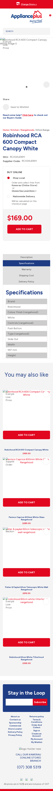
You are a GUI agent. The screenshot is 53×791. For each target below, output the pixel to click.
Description (26, 257)
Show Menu (4, 16)
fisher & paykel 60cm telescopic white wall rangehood (26, 588)
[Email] (22, 99)
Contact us (15, 720)
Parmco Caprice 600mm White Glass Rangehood (26, 518)
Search (44, 31)
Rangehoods (27, 130)
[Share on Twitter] (17, 99)
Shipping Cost (26, 275)
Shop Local (19, 178)
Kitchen (15, 130)
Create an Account (37, 735)
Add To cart (26, 435)
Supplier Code (11, 161)
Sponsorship (15, 723)
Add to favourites (46, 394)
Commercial (15, 726)
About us (15, 716)
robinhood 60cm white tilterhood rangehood (26, 658)
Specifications (26, 263)
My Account (37, 739)
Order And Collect (37, 726)
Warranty (26, 269)
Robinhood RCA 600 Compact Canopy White (26, 450)
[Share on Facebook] (12, 99)
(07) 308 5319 (29, 767)
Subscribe (40, 702)
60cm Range (42, 130)
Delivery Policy (26, 281)
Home (6, 130)
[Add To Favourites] (6, 107)
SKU (5, 157)
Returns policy (37, 716)
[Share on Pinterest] (27, 99)
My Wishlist (36, 742)
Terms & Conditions (36, 721)
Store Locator (15, 729)
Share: (6, 99)
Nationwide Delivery (24, 196)
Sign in (36, 731)
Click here (27, 115)
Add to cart (24, 229)
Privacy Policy (15, 735)
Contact (21, 773)
